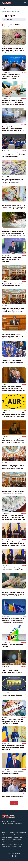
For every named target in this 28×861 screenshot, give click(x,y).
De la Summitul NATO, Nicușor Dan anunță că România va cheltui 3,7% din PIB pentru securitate (13, 154)
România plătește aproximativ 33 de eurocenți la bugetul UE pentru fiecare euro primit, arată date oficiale (13, 621)
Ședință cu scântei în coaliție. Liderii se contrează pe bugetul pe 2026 (13, 569)
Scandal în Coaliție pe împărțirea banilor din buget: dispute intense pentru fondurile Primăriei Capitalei (13, 543)
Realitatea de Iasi (5, 842)
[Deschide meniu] (25, 3)
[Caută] (20, 3)
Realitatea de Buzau (6, 846)
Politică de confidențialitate (7, 823)
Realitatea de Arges (18, 837)
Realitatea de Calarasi (6, 834)
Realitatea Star (22, 832)
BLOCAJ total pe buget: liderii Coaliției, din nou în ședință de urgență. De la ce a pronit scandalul (13, 388)
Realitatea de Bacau (15, 842)
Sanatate (23, 124)
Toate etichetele (8, 19)
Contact (3, 821)
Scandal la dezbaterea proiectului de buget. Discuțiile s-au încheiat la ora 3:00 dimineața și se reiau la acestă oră (13, 310)
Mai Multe (14, 803)
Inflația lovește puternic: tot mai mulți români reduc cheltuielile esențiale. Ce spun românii (12, 181)
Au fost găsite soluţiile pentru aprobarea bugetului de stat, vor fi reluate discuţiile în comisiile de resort (13, 363)
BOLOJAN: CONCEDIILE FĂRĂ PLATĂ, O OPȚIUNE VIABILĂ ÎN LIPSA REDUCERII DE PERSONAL (13, 747)
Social (24, 616)
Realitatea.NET (5, 832)
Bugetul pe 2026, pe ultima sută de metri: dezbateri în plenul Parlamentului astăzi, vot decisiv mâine (13, 467)
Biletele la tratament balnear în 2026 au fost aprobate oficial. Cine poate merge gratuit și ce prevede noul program (13, 234)
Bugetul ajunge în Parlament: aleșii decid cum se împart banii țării (13, 492)
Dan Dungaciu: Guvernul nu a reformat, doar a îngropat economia (11, 259)
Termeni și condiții (11, 821)
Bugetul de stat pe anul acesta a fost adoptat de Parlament (12, 284)
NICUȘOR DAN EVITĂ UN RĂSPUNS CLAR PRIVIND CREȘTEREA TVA (12, 797)
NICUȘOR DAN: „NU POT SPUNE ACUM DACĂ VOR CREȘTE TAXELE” (13, 773)
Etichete (12, 9)
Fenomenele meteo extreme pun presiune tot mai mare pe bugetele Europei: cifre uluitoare (13, 50)
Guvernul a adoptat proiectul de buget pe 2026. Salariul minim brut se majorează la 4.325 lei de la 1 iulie (13, 517)
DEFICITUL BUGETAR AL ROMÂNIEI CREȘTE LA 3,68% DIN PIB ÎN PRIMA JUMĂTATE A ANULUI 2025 (12, 721)
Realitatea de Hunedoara (7, 837)
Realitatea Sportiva (14, 832)
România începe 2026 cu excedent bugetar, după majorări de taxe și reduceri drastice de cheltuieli (13, 594)
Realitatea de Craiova (6, 839)
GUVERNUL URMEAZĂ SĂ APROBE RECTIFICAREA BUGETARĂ (12, 696)
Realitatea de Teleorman (7, 844)
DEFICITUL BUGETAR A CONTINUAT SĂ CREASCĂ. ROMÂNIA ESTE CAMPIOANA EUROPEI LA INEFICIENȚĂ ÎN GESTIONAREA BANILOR (14, 671)
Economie (23, 46)
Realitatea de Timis (17, 839)
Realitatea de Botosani (17, 834)
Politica (24, 150)
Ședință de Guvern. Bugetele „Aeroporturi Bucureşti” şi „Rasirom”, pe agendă (11, 76)
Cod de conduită (18, 823)
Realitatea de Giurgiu (16, 846)
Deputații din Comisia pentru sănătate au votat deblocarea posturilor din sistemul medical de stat (13, 129)
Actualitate (23, 72)
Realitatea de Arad (18, 844)
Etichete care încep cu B (8, 11)
